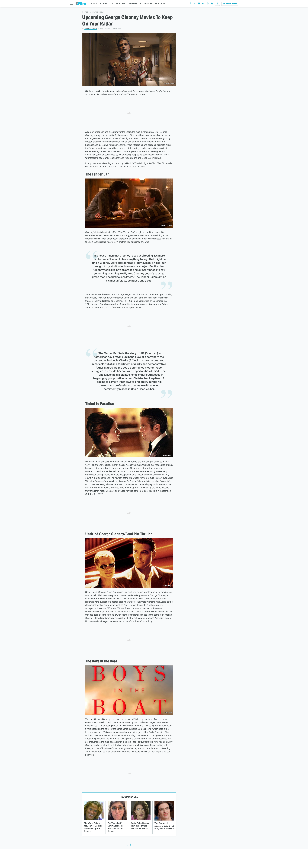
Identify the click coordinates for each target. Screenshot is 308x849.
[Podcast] (217, 4)
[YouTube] (199, 4)
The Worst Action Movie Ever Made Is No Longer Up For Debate (93, 827)
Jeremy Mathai (90, 29)
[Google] (207, 4)
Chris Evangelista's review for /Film (105, 242)
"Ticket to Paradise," (95, 481)
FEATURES (160, 3)
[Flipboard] (203, 4)
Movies (85, 12)
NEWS (94, 3)
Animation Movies (98, 12)
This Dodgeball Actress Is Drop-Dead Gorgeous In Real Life (164, 826)
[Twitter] (194, 4)
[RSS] (212, 4)
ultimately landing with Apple (152, 601)
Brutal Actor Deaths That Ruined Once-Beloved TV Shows (140, 826)
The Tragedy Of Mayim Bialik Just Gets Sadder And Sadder (115, 827)
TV (112, 3)
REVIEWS (132, 3)
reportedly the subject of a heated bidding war (108, 601)
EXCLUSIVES (146, 3)
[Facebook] (190, 4)
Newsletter (231, 3)
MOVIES (103, 3)
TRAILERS (120, 3)
